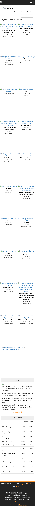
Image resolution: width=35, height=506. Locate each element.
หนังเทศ (22, 12)
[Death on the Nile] (8, 284)
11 (25, 348)
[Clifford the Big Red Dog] (26, 316)
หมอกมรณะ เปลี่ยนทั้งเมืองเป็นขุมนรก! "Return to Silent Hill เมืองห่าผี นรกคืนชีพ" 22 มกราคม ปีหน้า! (17, 400)
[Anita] (8, 218)
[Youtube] (13, 484)
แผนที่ (9, 505)
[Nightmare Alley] (8, 316)
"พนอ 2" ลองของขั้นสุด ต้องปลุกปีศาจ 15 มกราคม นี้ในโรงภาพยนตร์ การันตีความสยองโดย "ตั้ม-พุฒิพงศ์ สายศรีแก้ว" (17, 407)
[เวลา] (26, 89)
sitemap (15, 505)
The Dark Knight (7, 442)
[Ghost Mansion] (8, 90)
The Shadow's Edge (8, 445)
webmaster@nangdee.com (16, 501)
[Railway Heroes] (26, 122)
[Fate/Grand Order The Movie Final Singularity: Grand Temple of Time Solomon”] (26, 287)
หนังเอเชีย (29, 12)
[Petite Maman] (8, 154)
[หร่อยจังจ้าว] (8, 57)
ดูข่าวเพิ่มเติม (17, 412)
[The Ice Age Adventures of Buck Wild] (8, 26)
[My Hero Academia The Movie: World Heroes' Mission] (26, 188)
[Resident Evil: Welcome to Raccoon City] (8, 123)
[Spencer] (26, 219)
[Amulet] (8, 186)
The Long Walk (7, 472)
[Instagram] (21, 484)
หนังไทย (15, 12)
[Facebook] (30, 484)
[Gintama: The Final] (26, 154)
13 (3, 350)
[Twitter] (16, 487)
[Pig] (8, 251)
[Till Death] (26, 252)
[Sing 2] (26, 57)
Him (4, 458)
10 (23, 348)
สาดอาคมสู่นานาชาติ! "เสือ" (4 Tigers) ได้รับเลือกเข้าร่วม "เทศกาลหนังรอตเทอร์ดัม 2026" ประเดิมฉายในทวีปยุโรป (17, 388)
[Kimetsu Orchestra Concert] (26, 25)
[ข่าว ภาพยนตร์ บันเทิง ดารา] (5, 1)
